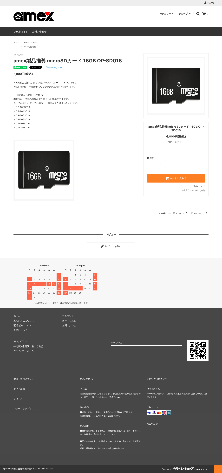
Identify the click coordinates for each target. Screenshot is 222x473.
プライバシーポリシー (24, 351)
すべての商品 (30, 47)
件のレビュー (54, 67)
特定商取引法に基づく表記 (193, 190)
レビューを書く (112, 246)
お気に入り (178, 142)
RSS (15, 341)
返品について (199, 186)
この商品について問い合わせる (171, 213)
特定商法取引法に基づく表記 (28, 346)
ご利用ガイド (20, 31)
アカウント (212, 3)
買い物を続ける (198, 213)
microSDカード (31, 42)
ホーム (16, 42)
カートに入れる (178, 178)
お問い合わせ (39, 31)
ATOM (23, 341)
